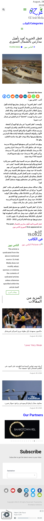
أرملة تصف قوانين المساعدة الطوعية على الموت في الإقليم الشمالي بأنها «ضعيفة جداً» (23, 367)
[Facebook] (4, 96)
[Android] (39, 495)
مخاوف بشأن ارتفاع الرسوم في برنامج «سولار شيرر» (23, 403)
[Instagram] (19, 490)
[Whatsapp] (33, 96)
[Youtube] (13, 490)
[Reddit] (13, 96)
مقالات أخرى (12, 292)
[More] (38, 96)
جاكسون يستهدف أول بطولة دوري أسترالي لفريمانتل (23, 331)
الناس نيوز (16, 227)
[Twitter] (8, 96)
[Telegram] (33, 495)
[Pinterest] (21, 96)
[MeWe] (25, 96)
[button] (24, 9)
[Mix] (29, 96)
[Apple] (6, 490)
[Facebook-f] (39, 490)
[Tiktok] (26, 495)
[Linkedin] (17, 96)
